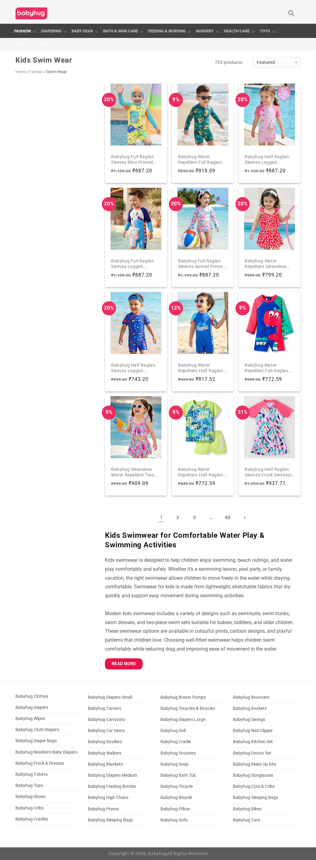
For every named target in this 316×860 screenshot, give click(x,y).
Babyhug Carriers (104, 708)
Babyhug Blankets (105, 764)
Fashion (36, 71)
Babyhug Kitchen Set (253, 741)
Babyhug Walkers (104, 753)
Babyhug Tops (29, 785)
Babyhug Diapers (31, 707)
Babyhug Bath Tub (178, 775)
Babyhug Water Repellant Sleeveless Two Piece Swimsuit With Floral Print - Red (267, 263)
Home (20, 71)
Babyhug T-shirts (31, 774)
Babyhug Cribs (29, 807)
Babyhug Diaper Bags (36, 740)
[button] (25, 31)
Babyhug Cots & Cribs (254, 786)
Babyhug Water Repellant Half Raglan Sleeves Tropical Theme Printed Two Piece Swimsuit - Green (202, 472)
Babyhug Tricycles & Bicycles (187, 708)
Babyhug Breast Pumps (183, 697)
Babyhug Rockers (250, 708)
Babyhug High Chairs (108, 797)
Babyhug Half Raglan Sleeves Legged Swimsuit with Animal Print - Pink (267, 159)
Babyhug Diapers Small (110, 697)
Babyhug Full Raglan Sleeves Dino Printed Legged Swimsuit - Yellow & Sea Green (132, 159)
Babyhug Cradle (175, 741)
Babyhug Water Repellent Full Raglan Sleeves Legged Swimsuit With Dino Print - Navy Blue (267, 367)
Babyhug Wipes (30, 718)
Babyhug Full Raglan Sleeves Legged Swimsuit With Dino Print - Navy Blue (132, 263)
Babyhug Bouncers (251, 697)
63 (227, 517)
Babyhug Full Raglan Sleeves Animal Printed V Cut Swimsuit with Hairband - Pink (201, 263)
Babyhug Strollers (105, 741)
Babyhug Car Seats (106, 730)
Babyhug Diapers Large (182, 719)
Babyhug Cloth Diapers (37, 729)
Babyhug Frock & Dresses (39, 763)
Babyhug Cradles (31, 819)
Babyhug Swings (249, 719)
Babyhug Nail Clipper (253, 730)
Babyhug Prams (103, 808)
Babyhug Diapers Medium (112, 775)
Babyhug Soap (174, 764)
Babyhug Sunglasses (253, 775)
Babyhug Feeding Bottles (112, 786)
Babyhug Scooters (178, 753)
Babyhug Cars (246, 819)
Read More (124, 663)
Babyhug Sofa (174, 819)
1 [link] (161, 517)
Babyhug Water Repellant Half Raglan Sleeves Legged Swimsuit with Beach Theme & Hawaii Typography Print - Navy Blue (200, 367)
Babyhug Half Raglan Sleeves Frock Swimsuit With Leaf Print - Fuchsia (269, 472)
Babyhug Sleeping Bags (110, 819)
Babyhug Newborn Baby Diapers (46, 752)
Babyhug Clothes (31, 696)
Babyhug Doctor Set (252, 753)
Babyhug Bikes (247, 808)
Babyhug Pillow (175, 808)
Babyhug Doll (173, 730)
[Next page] (244, 518)
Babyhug (157, 853)
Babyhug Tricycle (176, 786)
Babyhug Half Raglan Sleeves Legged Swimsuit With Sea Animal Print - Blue (133, 367)
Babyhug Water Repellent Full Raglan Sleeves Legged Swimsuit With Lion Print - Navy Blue (200, 159)
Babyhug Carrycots (106, 719)
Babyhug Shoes (30, 796)
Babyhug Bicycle (176, 797)
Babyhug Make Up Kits (254, 764)
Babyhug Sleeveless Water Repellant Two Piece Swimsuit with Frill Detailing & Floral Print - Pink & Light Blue (135, 472)
